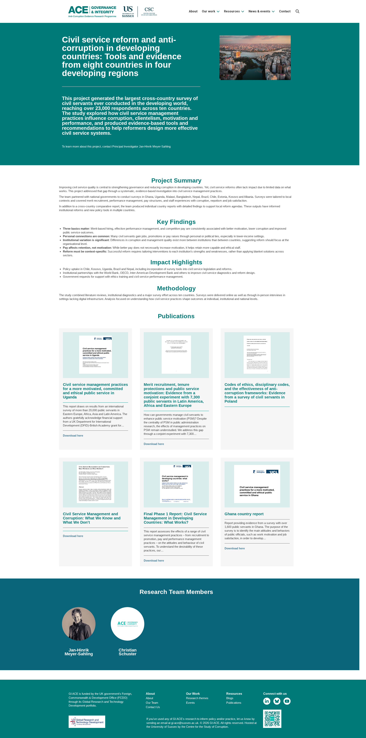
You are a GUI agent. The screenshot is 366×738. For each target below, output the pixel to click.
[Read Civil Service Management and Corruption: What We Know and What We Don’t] (95, 484)
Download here (73, 435)
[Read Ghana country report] (257, 484)
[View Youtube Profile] (287, 701)
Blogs (229, 698)
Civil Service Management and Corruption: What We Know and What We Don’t (91, 518)
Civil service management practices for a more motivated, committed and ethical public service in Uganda (95, 390)
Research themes (197, 698)
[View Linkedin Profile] (266, 701)
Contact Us (153, 707)
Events (190, 702)
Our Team (152, 702)
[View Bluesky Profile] (276, 701)
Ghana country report (244, 514)
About (149, 698)
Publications (233, 702)
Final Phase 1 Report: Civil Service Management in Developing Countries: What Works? (175, 518)
